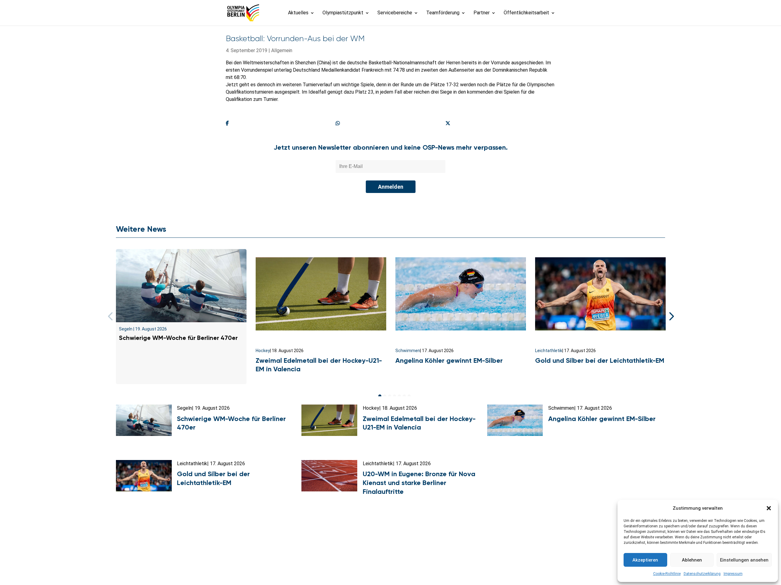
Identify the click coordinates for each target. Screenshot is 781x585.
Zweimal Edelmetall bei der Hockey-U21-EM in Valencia (419, 423)
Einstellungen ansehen (744, 560)
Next (670, 316)
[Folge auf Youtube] (403, 568)
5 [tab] (399, 396)
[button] (769, 508)
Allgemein (281, 50)
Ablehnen (692, 560)
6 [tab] (404, 396)
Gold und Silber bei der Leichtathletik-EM (599, 360)
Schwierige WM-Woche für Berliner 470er (178, 337)
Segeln (125, 328)
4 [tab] (394, 396)
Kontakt (288, 554)
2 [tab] (384, 396)
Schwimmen (407, 350)
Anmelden (390, 187)
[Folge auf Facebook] (377, 568)
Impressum (733, 574)
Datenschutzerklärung (702, 574)
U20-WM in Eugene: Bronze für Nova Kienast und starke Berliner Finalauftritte (419, 482)
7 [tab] (409, 396)
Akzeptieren (645, 560)
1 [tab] (379, 396)
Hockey (263, 350)
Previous (111, 316)
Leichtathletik (548, 350)
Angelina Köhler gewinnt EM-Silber (449, 360)
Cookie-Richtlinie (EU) (478, 554)
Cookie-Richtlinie (667, 574)
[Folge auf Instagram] (390, 568)
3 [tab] (389, 396)
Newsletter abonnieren (330, 554)
